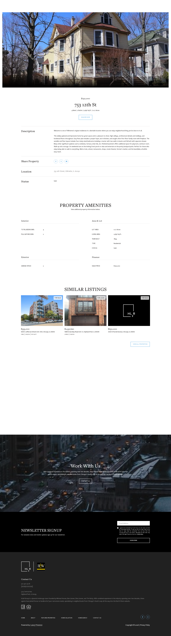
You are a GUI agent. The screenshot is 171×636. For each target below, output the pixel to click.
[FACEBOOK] (142, 617)
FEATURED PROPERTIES (48, 618)
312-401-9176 (25, 584)
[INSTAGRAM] (148, 617)
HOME (23, 618)
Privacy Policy (140, 534)
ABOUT (33, 618)
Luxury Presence (36, 625)
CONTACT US (97, 618)
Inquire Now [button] (85, 117)
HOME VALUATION (66, 618)
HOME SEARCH (82, 618)
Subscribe (133, 540)
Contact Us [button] (85, 481)
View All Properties (140, 344)
